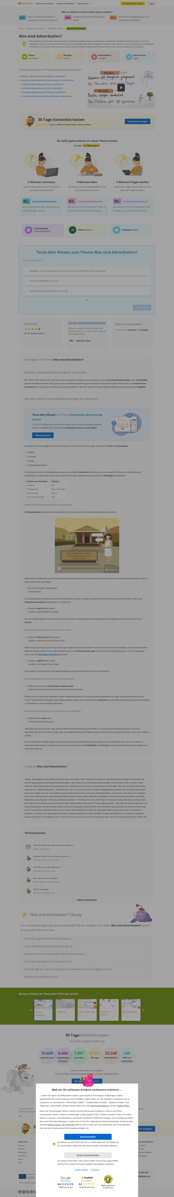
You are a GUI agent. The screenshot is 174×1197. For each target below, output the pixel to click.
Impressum (95, 1170)
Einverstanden (88, 1136)
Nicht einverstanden (88, 1155)
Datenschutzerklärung (99, 1106)
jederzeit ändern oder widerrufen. (61, 1125)
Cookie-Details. (123, 1106)
